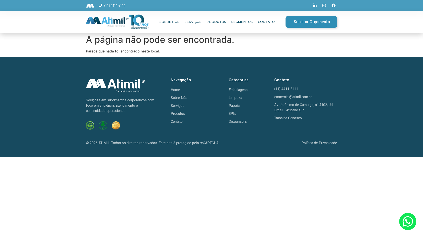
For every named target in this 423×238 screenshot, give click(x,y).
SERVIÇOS (193, 22)
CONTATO (266, 22)
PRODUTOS (216, 22)
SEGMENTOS (242, 22)
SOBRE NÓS (169, 22)
